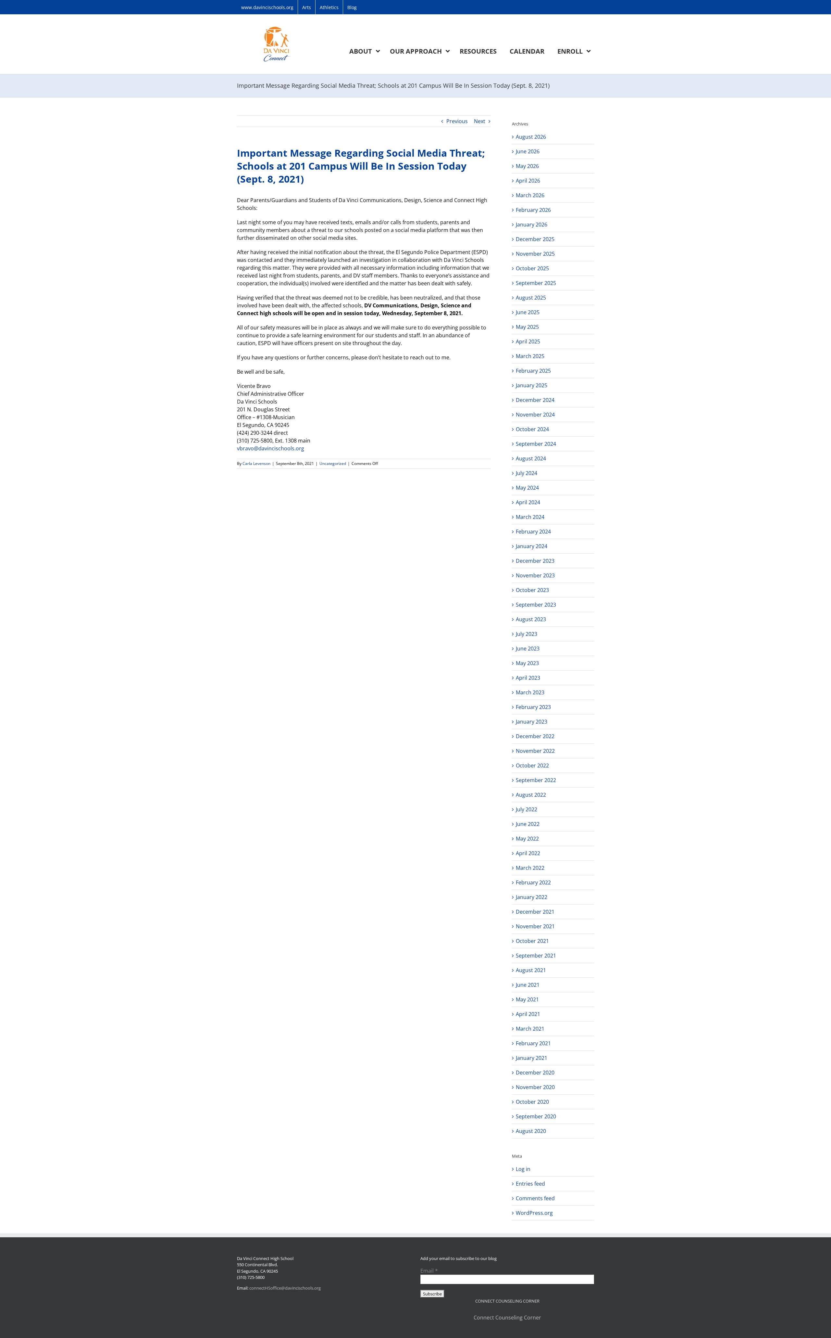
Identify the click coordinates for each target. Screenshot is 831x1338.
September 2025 (536, 283)
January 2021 (531, 1057)
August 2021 (531, 970)
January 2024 (531, 546)
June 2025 (528, 312)
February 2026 (533, 209)
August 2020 (531, 1131)
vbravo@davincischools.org (270, 448)
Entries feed (530, 1183)
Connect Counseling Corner (507, 1317)
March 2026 (530, 195)
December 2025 (535, 239)
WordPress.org (534, 1212)
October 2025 (532, 268)
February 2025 (533, 370)
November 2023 (535, 575)
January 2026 (531, 224)
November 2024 (535, 414)
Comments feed (535, 1198)
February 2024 (533, 531)
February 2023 (533, 707)
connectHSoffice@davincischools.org (285, 1288)
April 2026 (528, 180)
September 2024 (536, 443)
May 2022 (527, 838)
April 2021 (528, 1014)
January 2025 (531, 385)
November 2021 (535, 926)
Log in (523, 1169)
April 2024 (528, 502)
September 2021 (536, 955)
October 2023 (532, 590)
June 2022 (528, 824)
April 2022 (528, 853)
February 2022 (533, 882)
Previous (457, 121)
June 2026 (528, 151)
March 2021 (530, 1028)
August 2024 (531, 458)
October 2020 (532, 1101)
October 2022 (532, 765)
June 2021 (528, 984)
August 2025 (531, 297)
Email (429, 1270)
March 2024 (530, 517)
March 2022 (530, 867)
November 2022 (535, 750)
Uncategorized (332, 463)
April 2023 (528, 677)
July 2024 (526, 473)
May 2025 (527, 326)
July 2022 (526, 809)
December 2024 (535, 400)
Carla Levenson (256, 463)
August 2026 (531, 136)
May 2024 (527, 487)
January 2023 (531, 721)
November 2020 (535, 1087)
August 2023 (531, 619)
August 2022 (531, 794)
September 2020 (536, 1116)
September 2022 (536, 780)
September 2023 (536, 604)
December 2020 (535, 1072)
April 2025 (528, 341)
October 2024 (532, 429)
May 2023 (527, 663)
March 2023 (530, 692)
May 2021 (527, 999)
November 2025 (535, 253)
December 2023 (535, 560)
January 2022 (531, 897)
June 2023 (528, 648)
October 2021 (532, 941)
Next (479, 121)
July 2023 (526, 633)
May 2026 (527, 166)
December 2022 (535, 736)
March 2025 (530, 356)
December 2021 (535, 911)
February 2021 (533, 1043)
